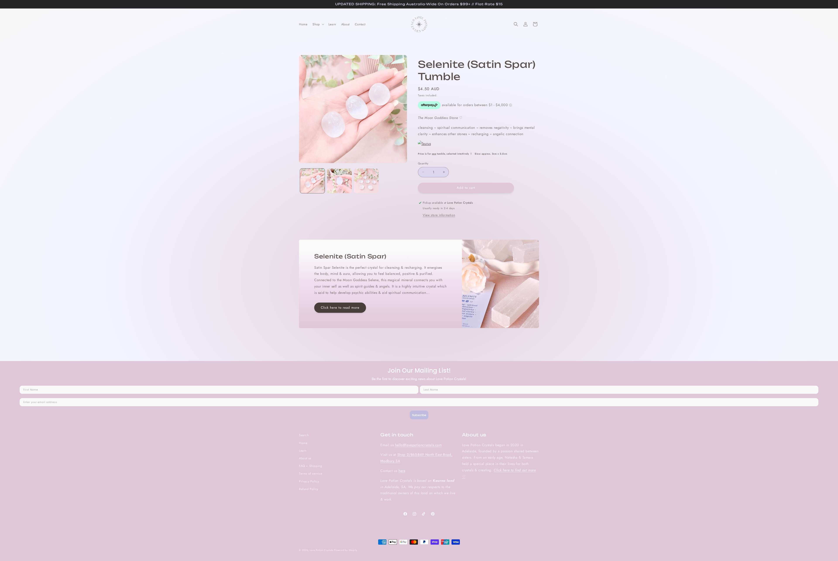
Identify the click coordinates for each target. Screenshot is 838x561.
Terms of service (310, 473)
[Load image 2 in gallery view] (339, 181)
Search (304, 435)
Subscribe (419, 415)
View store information (439, 215)
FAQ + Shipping (310, 466)
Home (303, 443)
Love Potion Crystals (321, 550)
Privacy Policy (309, 481)
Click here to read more (340, 307)
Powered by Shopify (345, 550)
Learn (303, 450)
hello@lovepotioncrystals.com (418, 444)
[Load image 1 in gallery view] (312, 181)
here (401, 470)
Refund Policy (308, 489)
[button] (318, 24)
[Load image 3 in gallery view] (366, 181)
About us (305, 458)
